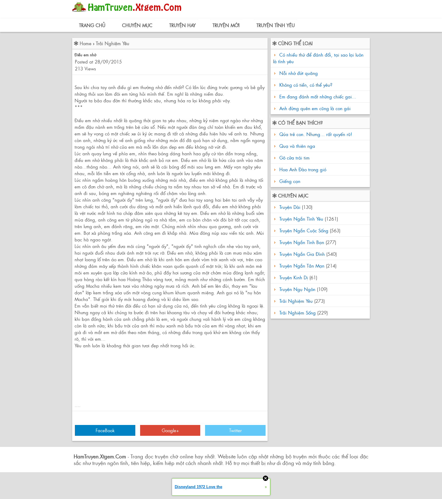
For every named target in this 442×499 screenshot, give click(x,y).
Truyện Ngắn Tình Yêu (301, 218)
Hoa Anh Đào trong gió (302, 169)
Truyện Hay (182, 25)
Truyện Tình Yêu (275, 25)
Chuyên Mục (137, 25)
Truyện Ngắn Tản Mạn (301, 265)
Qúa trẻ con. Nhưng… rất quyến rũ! (315, 134)
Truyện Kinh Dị (293, 277)
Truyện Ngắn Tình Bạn (301, 242)
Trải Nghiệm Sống (297, 312)
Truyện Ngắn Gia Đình (302, 253)
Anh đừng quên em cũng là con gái (315, 108)
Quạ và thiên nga (296, 145)
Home (85, 43)
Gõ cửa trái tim (294, 157)
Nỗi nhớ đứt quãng (298, 73)
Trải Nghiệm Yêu (112, 43)
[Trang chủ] (128, 13)
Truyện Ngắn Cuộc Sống (303, 230)
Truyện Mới (226, 25)
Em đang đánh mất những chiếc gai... (317, 96)
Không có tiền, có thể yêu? (305, 84)
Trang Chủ (92, 25)
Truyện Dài (289, 206)
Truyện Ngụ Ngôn (297, 289)
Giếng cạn (289, 181)
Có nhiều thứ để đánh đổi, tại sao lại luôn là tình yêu (318, 58)
